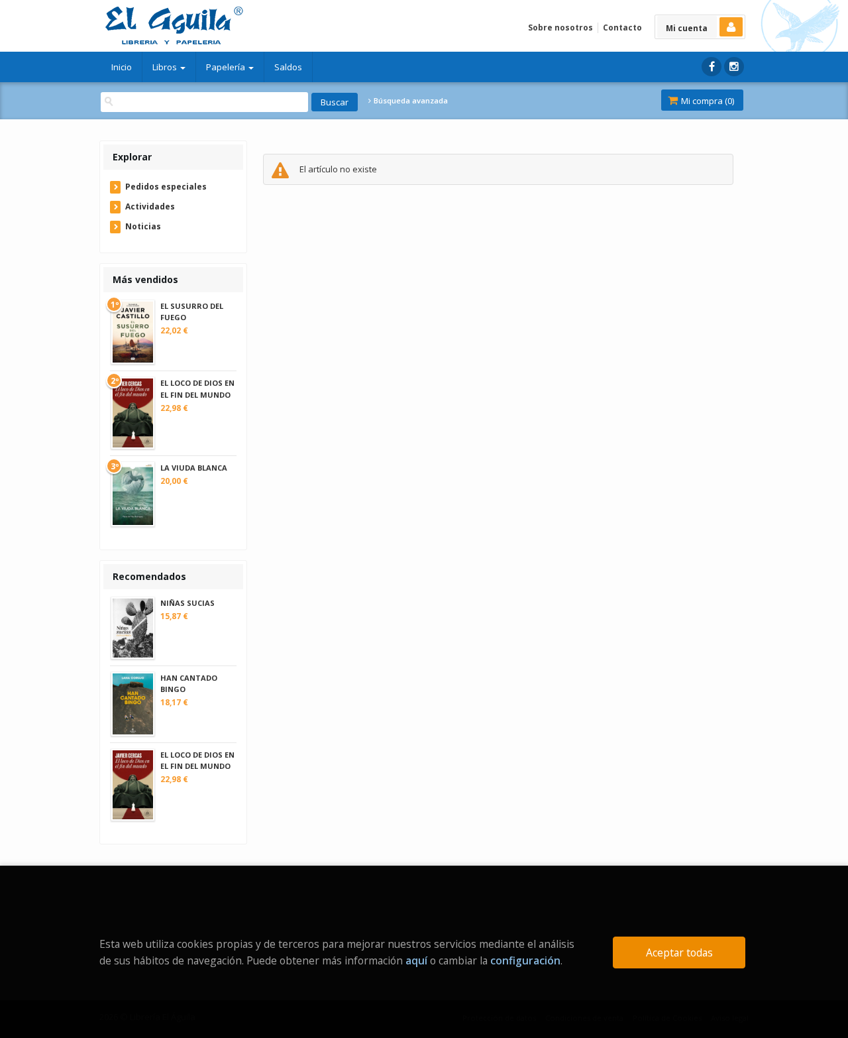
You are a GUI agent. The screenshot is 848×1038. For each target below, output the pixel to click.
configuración (525, 960)
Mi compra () (706, 101)
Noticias (143, 226)
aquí (416, 960)
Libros (165, 67)
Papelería (226, 67)
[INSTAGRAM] (734, 66)
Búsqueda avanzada (410, 101)
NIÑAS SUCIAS (187, 603)
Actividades (150, 206)
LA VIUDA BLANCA (193, 468)
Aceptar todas (679, 952)
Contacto (622, 27)
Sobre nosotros (560, 27)
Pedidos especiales (166, 186)
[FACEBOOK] (711, 66)
